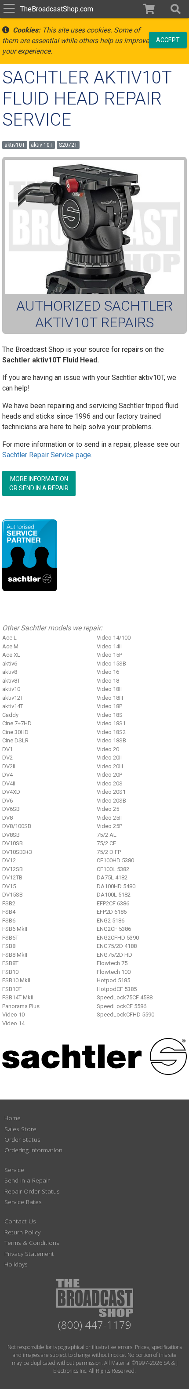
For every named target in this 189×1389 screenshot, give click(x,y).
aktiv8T (11, 680)
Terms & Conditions (31, 1242)
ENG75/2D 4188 (117, 946)
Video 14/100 (114, 637)
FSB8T (10, 963)
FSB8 (8, 946)
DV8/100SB (16, 826)
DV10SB (12, 843)
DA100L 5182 (114, 894)
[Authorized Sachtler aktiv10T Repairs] (94, 227)
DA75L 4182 (112, 877)
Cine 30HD (15, 732)
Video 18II (109, 689)
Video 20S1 (111, 792)
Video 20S (110, 783)
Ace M (10, 646)
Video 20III (110, 766)
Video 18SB (111, 740)
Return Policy (22, 1232)
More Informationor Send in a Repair (39, 483)
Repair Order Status (32, 1191)
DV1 (7, 749)
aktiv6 (9, 663)
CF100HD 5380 (115, 860)
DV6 (7, 800)
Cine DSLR (15, 740)
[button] (175, 9)
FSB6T (10, 937)
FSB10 (10, 972)
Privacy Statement (29, 1253)
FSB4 (8, 911)
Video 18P (109, 706)
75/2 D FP (109, 852)
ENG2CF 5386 (114, 929)
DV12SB (12, 869)
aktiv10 (11, 689)
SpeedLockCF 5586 (121, 1006)
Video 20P (109, 774)
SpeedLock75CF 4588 (125, 997)
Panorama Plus (21, 1006)
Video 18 (108, 680)
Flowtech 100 (114, 972)
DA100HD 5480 (116, 886)
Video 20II (109, 757)
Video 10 (13, 1014)
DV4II (8, 783)
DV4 (7, 774)
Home (12, 1118)
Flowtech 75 (112, 963)
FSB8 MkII (14, 954)
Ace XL (11, 654)
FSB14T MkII (17, 997)
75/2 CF (106, 843)
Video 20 (108, 749)
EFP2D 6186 (112, 911)
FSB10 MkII (16, 980)
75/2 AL (106, 835)
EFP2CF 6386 (113, 903)
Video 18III (110, 697)
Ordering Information (33, 1150)
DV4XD (11, 792)
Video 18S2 (111, 732)
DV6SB (11, 809)
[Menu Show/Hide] (9, 9)
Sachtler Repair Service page (46, 455)
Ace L (9, 637)
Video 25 (108, 809)
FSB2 (8, 903)
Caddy (10, 715)
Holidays (16, 1264)
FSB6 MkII (14, 929)
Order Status (22, 1139)
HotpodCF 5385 (117, 989)
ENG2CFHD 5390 (118, 937)
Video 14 (13, 1023)
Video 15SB (111, 663)
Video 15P (109, 654)
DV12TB (12, 877)
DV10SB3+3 (17, 852)
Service (14, 1169)
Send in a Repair (27, 1180)
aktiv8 (9, 672)
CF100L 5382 (113, 869)
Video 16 (108, 672)
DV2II (8, 766)
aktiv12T (12, 697)
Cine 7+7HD (17, 723)
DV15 (9, 886)
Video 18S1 (111, 723)
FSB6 (8, 920)
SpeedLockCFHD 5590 (125, 1014)
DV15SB (12, 894)
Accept (168, 39)
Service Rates (23, 1201)
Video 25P (109, 826)
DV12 (9, 860)
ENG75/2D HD (114, 954)
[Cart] (149, 9)
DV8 (7, 817)
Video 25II (109, 817)
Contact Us (20, 1221)
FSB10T (12, 989)
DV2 (7, 757)
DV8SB (11, 835)
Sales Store (20, 1129)
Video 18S (110, 715)
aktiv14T (12, 706)
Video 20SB (111, 800)
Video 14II (109, 646)
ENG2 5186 (110, 920)
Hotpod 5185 (113, 980)
